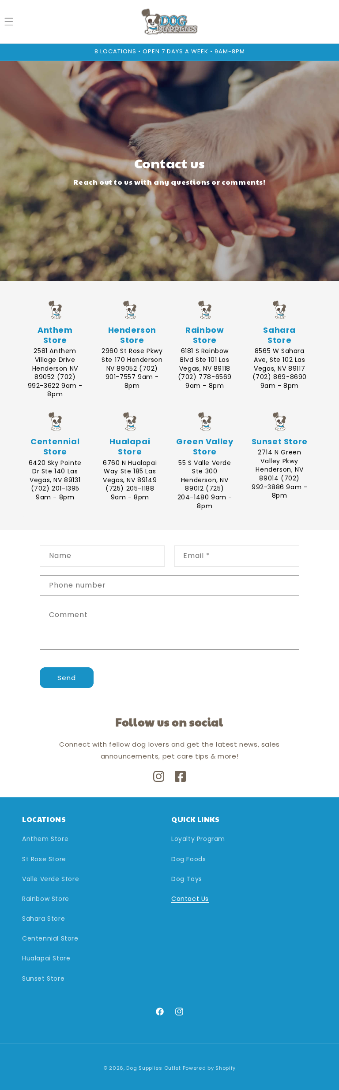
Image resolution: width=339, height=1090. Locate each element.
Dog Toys (186, 878)
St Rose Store (44, 859)
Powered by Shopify (209, 1067)
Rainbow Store (45, 898)
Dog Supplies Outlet (153, 1067)
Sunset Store (43, 978)
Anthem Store (45, 838)
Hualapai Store (46, 958)
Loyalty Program (198, 838)
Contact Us (190, 898)
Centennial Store (50, 938)
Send (66, 677)
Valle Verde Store (50, 878)
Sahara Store (43, 918)
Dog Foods (188, 859)
